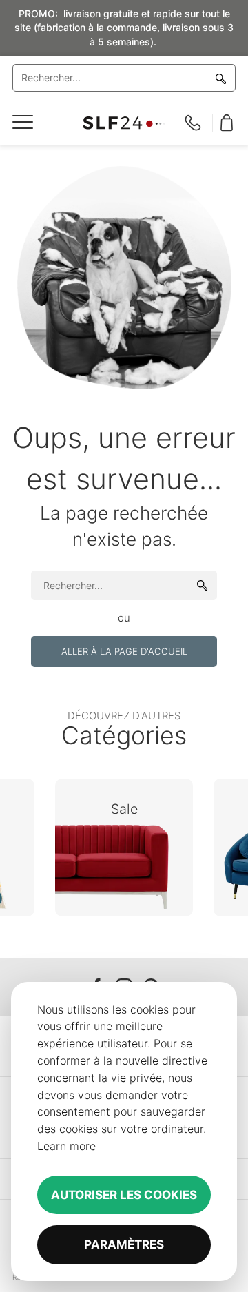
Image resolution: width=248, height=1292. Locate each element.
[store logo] (124, 123)
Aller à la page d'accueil (124, 651)
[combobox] (124, 78)
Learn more (66, 1146)
